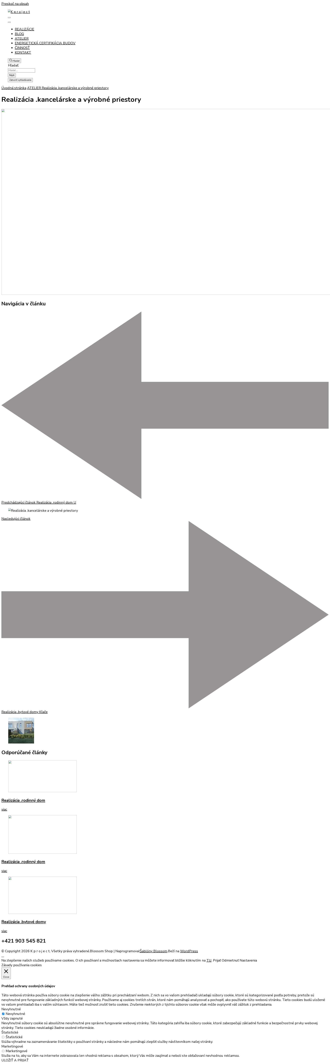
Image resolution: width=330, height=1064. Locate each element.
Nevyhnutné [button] (11, 1009)
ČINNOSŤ (22, 47)
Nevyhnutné (15, 1013)
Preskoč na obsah (15, 3)
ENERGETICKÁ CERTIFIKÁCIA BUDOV (45, 43)
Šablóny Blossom (153, 951)
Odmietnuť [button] (230, 960)
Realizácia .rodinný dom (23, 800)
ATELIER (22, 38)
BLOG (19, 34)
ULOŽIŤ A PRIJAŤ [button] (15, 1060)
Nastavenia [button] (248, 960)
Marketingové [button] (12, 1046)
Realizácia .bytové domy (23, 921)
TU (208, 960)
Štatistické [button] (9, 1032)
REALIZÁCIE (24, 29)
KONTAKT (23, 52)
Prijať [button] (217, 960)
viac (4, 809)
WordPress (189, 951)
